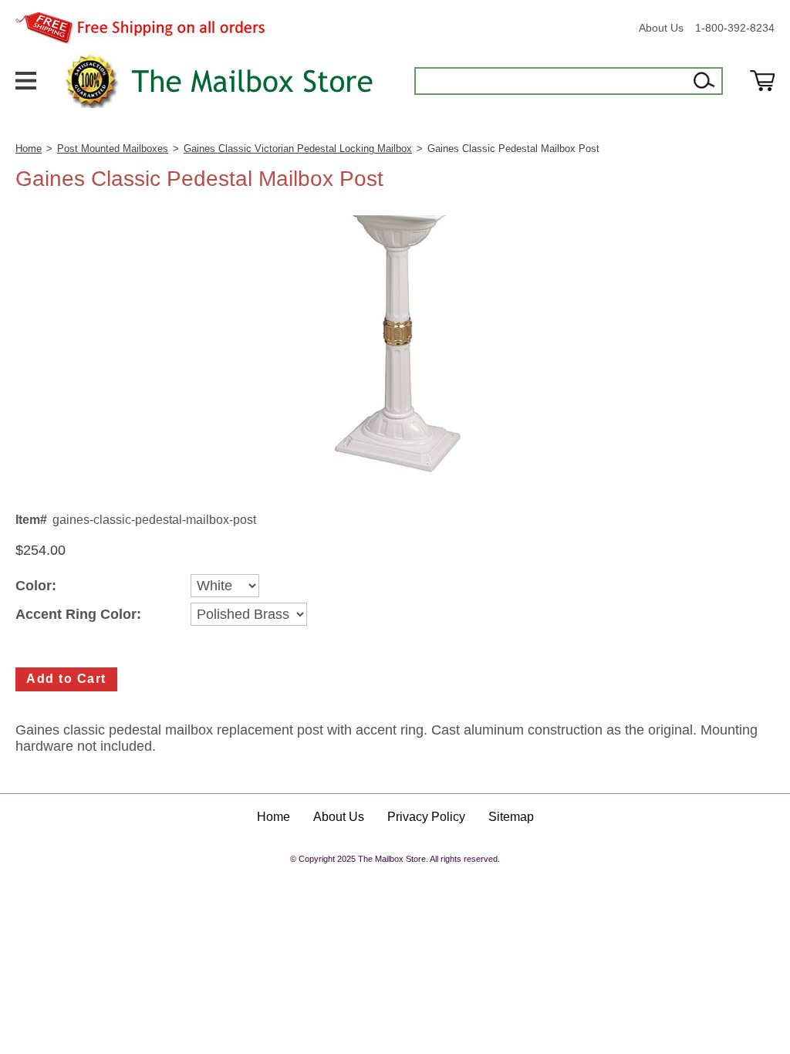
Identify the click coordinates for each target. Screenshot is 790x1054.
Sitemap (511, 816)
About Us (661, 28)
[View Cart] (762, 81)
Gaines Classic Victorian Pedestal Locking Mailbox (298, 148)
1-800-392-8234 (735, 28)
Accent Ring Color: (78, 614)
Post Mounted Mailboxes (112, 148)
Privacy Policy (426, 816)
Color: (35, 586)
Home (28, 148)
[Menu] (25, 80)
